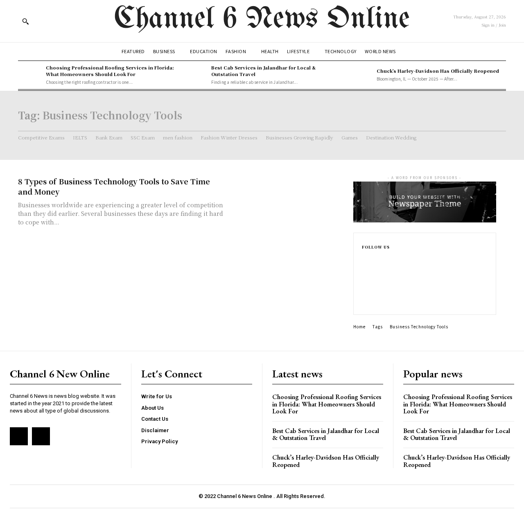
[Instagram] (364, 273)
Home (359, 326)
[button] (25, 21)
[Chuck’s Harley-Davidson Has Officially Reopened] (361, 75)
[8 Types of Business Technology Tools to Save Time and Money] (286, 204)
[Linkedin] (364, 286)
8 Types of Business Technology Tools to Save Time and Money (114, 186)
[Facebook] (364, 260)
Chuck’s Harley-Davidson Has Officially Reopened (438, 70)
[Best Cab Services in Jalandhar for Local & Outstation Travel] (195, 75)
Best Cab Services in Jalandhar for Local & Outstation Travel (263, 70)
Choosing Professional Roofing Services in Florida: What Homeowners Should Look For (110, 70)
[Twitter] (364, 299)
